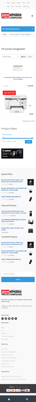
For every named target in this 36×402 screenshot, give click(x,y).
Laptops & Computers (7, 366)
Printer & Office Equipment (9, 358)
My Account (26, 6)
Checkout (4, 333)
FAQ (28, 2)
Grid (24, 56)
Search (18, 279)
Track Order (18, 6)
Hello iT (12, 387)
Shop (8, 6)
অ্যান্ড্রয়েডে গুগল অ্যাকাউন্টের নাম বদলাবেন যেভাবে (11, 376)
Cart (13, 6)
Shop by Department (12, 29)
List (30, 56)
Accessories (4, 349)
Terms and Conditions (7, 336)
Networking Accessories (8, 361)
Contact (18, 2)
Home (8, 2)
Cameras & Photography (8, 352)
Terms (23, 2)
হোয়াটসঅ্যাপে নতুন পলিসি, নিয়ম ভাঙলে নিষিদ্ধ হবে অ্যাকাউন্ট (13, 379)
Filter (28, 142)
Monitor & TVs (5, 364)
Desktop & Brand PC (7, 355)
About (13, 2)
